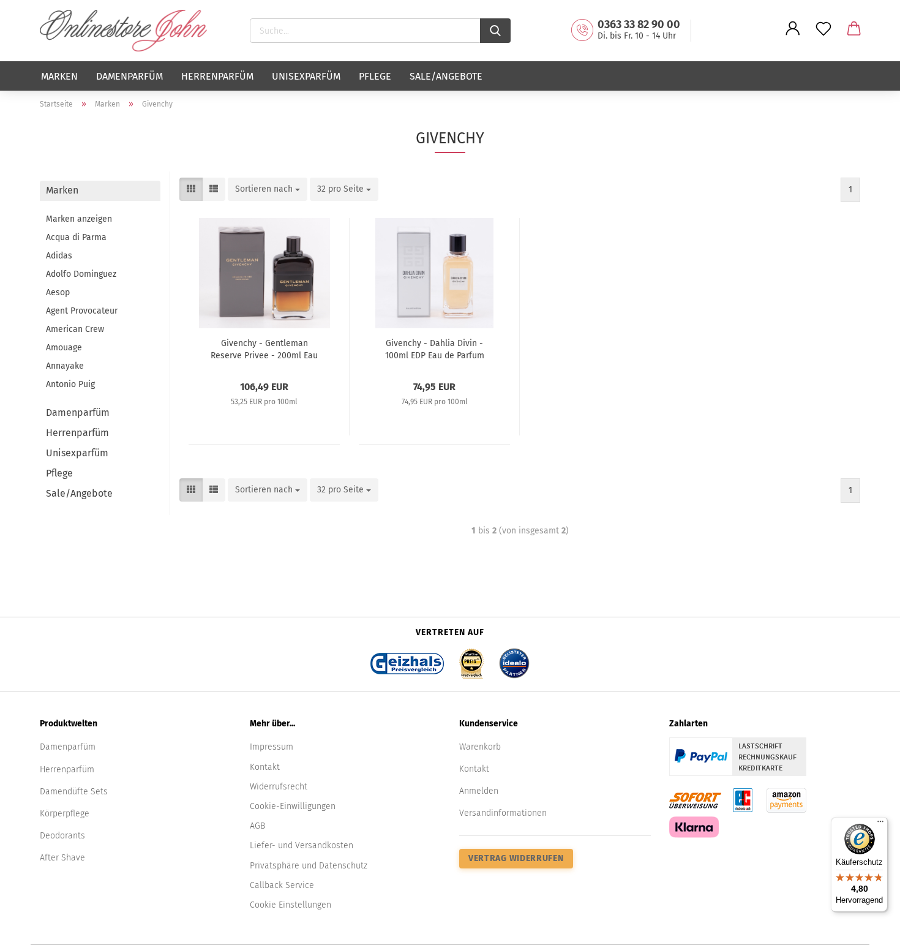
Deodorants (62, 835)
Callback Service (282, 885)
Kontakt (265, 767)
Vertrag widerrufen (516, 858)
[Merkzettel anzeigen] (823, 38)
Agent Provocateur (82, 311)
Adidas (59, 255)
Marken (59, 76)
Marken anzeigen (79, 219)
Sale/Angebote (446, 76)
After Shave (62, 858)
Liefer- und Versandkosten (301, 845)
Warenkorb (480, 747)
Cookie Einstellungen (290, 905)
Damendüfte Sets (74, 791)
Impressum (271, 747)
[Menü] (880, 824)
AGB (257, 826)
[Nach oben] (866, 927)
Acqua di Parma (76, 237)
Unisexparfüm (306, 76)
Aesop (58, 292)
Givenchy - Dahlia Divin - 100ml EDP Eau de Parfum (434, 348)
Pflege (375, 76)
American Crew (75, 329)
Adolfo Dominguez (81, 274)
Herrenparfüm (217, 76)
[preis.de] (471, 660)
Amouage (64, 347)
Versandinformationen (503, 813)
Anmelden (478, 791)
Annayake (65, 366)
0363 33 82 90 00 (639, 24)
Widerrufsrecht (278, 786)
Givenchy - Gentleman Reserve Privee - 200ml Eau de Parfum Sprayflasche (264, 348)
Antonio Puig (70, 384)
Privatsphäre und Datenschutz (308, 865)
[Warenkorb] (854, 38)
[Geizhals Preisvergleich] (407, 660)
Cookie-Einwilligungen (293, 806)
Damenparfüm (129, 76)
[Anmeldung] (793, 38)
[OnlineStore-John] (128, 30)
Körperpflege (64, 813)
